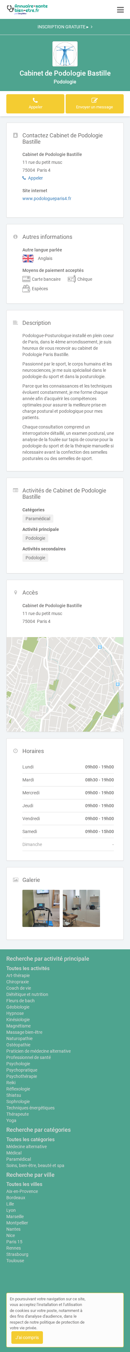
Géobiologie (17, 1007)
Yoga (11, 1120)
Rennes (13, 1248)
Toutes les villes (24, 1184)
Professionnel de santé (28, 1057)
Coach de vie (18, 988)
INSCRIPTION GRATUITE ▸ (63, 26)
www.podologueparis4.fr (46, 198)
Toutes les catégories (30, 1139)
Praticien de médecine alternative (38, 1051)
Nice (10, 1235)
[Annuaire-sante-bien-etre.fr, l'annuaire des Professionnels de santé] (27, 9)
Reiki (10, 1082)
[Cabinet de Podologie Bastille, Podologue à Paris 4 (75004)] (65, 54)
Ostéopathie (18, 1044)
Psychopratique (21, 1070)
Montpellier (17, 1222)
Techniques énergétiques (30, 1107)
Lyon (11, 1210)
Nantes (13, 1229)
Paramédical (18, 1159)
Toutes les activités (28, 968)
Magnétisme (18, 1025)
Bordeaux (15, 1197)
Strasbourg (17, 1254)
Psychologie (18, 1063)
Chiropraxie (17, 981)
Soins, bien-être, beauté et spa (35, 1165)
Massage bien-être (24, 1032)
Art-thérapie (18, 975)
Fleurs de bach (20, 1000)
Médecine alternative (26, 1146)
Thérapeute (17, 1114)
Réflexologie (18, 1088)
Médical (13, 1152)
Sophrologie (18, 1101)
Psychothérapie (21, 1076)
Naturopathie (19, 1038)
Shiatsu (13, 1095)
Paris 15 (14, 1241)
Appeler (35, 178)
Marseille (15, 1216)
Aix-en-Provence (22, 1191)
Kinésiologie (18, 1019)
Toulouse (15, 1260)
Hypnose (15, 1013)
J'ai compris (27, 1337)
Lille (10, 1203)
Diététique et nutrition (27, 994)
